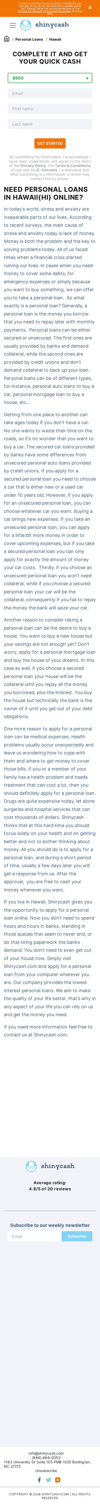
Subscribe (77, 1236)
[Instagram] (58, 1480)
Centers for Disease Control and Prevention (44, 11)
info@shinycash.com (46, 1453)
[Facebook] (39, 1480)
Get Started (50, 143)
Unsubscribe (46, 1470)
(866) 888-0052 (46, 1457)
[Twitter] (48, 1480)
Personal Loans (29, 39)
